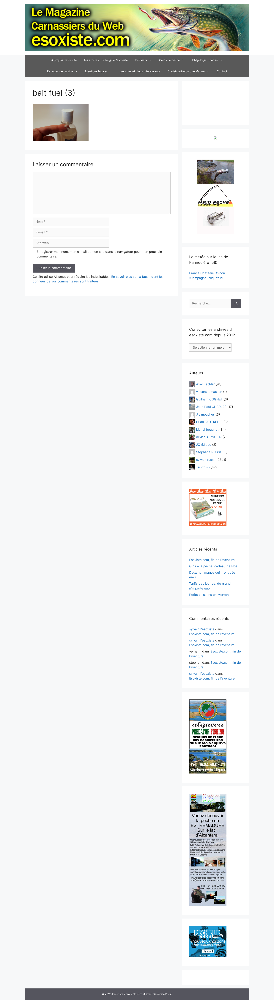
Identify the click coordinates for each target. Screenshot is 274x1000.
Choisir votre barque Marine (186, 71)
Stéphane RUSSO (209, 452)
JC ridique (203, 444)
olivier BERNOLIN (209, 437)
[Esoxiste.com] (137, 27)
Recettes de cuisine (60, 71)
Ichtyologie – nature (205, 60)
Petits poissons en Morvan (209, 595)
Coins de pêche (169, 60)
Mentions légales (96, 71)
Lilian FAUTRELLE (209, 422)
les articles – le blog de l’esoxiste (106, 60)
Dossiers (141, 60)
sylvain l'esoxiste (201, 629)
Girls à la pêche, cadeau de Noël (213, 566)
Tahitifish (203, 467)
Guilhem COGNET (209, 399)
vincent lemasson (209, 392)
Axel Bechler (205, 384)
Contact (222, 71)
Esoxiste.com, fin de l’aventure (212, 560)
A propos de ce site (64, 60)
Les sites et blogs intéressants (140, 71)
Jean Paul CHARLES (211, 407)
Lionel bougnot (207, 429)
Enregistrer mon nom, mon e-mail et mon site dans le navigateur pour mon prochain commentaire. (99, 254)
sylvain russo (205, 459)
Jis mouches (205, 414)
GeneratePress (163, 994)
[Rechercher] (236, 303)
